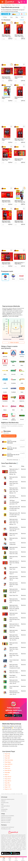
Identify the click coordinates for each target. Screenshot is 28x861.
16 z (5, 19)
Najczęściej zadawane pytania (7, 799)
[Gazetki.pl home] (9, 1)
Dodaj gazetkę (4, 809)
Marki (2, 804)
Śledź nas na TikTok (5, 822)
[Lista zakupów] (21, 2)
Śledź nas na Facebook (6, 817)
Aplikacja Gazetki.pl (5, 806)
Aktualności (3, 810)
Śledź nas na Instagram (6, 819)
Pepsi (13, 5)
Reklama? (3, 800)
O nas (2, 807)
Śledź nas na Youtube (5, 820)
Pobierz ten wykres (14, 342)
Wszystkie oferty (7, 5)
